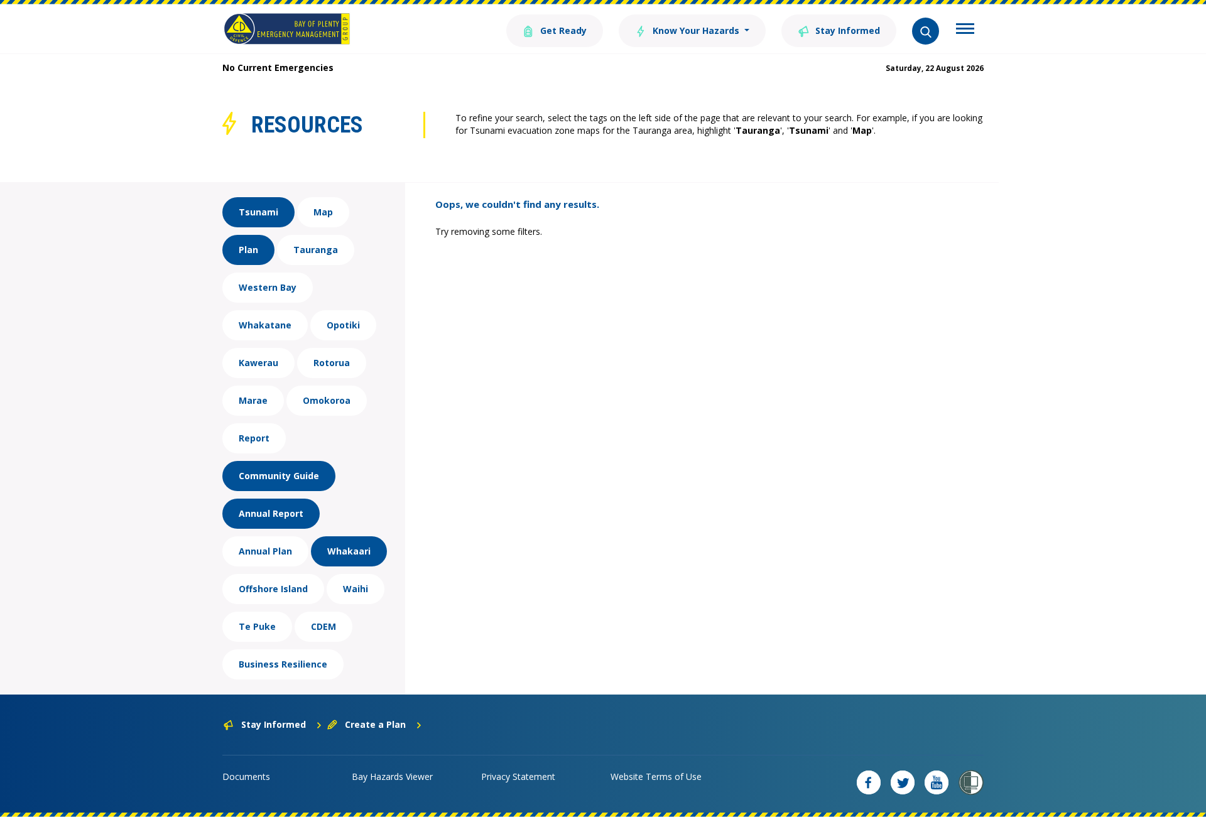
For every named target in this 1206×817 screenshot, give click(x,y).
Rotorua (331, 363)
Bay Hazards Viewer (392, 776)
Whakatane (265, 325)
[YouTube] (936, 782)
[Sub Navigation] (965, 30)
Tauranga (315, 250)
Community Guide (279, 476)
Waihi (355, 589)
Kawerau (258, 363)
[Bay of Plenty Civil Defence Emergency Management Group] (286, 28)
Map (323, 212)
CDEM (323, 626)
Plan (248, 250)
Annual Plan (265, 551)
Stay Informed (846, 30)
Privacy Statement (518, 776)
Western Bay (267, 287)
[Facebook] (869, 782)
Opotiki (343, 325)
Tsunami (258, 212)
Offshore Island (273, 589)
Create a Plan (375, 724)
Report (254, 438)
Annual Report (271, 513)
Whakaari (349, 551)
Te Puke (257, 626)
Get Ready (562, 30)
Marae (253, 400)
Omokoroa (326, 400)
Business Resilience (283, 664)
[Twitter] (903, 782)
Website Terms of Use (656, 776)
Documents (246, 776)
